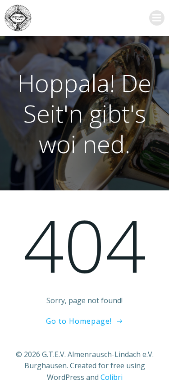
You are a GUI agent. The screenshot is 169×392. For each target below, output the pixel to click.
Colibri (111, 377)
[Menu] (156, 18)
